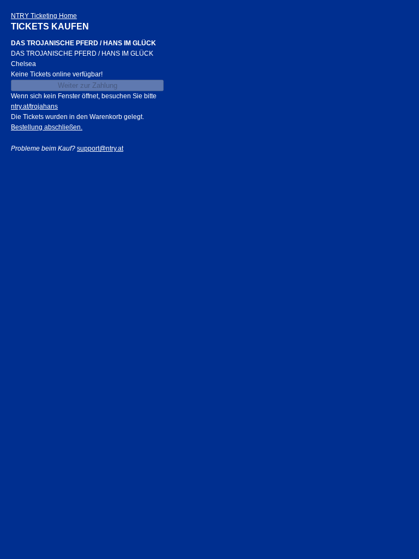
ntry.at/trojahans (34, 106)
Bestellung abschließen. (46, 127)
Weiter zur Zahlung (87, 85)
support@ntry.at (100, 148)
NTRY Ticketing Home (44, 16)
